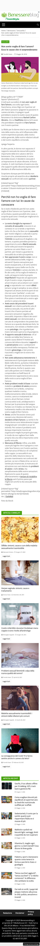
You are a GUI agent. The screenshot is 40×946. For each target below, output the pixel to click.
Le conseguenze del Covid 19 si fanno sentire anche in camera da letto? (16, 757)
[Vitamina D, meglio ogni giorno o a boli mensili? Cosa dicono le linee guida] (6, 845)
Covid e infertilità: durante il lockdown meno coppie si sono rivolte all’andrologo (19, 629)
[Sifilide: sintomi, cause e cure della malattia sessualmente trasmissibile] (20, 530)
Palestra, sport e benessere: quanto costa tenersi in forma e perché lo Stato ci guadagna (26, 861)
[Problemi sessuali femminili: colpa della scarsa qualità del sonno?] (20, 655)
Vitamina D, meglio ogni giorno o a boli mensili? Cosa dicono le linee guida (27, 846)
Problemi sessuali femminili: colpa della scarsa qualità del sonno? (17, 672)
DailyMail (9, 496)
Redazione (7, 913)
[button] (38, 24)
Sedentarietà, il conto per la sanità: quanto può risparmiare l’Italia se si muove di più (26, 817)
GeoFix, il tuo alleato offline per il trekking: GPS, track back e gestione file (26, 786)
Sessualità (5, 42)
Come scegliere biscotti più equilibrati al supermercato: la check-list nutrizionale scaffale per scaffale (26, 801)
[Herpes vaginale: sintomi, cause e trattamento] (20, 572)
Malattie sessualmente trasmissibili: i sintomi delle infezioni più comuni (16, 714)
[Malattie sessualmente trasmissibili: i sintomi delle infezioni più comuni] (20, 698)
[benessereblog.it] (20, 16)
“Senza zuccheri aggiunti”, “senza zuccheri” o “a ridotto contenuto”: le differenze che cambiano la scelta (26, 877)
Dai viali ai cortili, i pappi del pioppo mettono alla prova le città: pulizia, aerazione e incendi (26, 893)
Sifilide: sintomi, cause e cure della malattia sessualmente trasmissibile (19, 546)
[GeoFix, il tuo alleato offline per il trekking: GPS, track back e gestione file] (6, 785)
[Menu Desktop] (3, 25)
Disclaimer (19, 913)
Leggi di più (6, 556)
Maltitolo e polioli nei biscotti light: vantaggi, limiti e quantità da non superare (26, 832)
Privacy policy (31, 912)
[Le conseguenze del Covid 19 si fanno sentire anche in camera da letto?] (20, 740)
